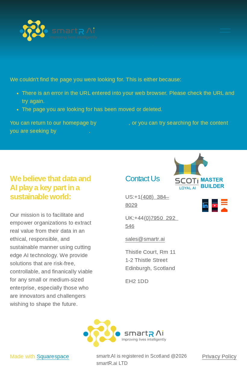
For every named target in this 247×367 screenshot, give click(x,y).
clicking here (113, 123)
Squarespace (53, 356)
